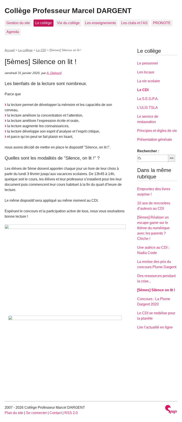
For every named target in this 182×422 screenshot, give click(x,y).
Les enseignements (100, 23)
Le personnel (147, 63)
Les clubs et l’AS (134, 23)
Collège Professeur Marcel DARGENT (68, 11)
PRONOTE (162, 23)
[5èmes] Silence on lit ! (156, 290)
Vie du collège (68, 23)
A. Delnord (54, 73)
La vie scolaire (148, 81)
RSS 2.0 (71, 413)
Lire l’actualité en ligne (155, 327)
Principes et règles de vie (157, 131)
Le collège (43, 23)
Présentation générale (154, 139)
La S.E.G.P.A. (147, 99)
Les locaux (145, 72)
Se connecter (36, 413)
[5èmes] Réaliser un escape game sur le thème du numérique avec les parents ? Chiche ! (153, 227)
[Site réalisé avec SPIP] (171, 410)
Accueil (10, 50)
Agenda (12, 32)
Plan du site (14, 413)
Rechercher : (148, 151)
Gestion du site (18, 23)
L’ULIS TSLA (147, 107)
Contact (55, 413)
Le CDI (41, 50)
